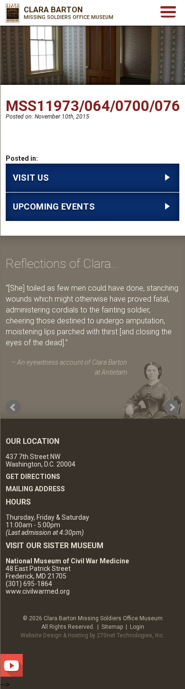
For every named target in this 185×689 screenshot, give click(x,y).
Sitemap (112, 627)
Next (171, 407)
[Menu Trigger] (168, 11)
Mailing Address (35, 489)
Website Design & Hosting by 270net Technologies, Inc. (92, 635)
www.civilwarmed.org (38, 591)
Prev (13, 407)
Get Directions (33, 476)
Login (137, 627)
